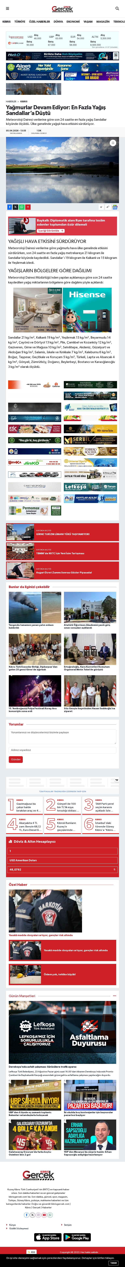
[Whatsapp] (50, 1215)
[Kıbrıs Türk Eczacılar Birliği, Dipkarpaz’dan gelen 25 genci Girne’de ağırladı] (35, 649)
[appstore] (48, 1237)
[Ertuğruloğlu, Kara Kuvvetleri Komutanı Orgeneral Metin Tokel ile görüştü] (90, 649)
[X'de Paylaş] (15, 207)
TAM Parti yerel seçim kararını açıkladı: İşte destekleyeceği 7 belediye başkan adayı (106, 808)
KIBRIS (6, 21)
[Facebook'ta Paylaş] (9, 207)
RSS (33, 1252)
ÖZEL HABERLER (39, 21)
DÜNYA (58, 21)
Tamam (113, 1263)
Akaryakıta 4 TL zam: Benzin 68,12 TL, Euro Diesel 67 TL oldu (30, 827)
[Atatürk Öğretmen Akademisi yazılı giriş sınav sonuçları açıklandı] (90, 607)
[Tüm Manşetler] (114, 996)
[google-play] (77, 1237)
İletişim (68, 1225)
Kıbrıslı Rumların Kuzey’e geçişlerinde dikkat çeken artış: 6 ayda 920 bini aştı (68, 827)
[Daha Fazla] (28, 207)
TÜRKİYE (19, 21)
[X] (32, 1215)
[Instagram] (38, 1215)
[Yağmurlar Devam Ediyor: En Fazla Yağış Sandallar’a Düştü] (62, 170)
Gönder (16, 759)
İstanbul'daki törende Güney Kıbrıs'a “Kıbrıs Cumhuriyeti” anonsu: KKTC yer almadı (105, 827)
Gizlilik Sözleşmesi (18, 1228)
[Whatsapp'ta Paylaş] (22, 207)
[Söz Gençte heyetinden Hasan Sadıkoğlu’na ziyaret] (90, 691)
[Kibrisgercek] (62, 8)
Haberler (11, 102)
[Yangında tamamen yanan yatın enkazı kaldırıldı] (35, 607)
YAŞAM (88, 21)
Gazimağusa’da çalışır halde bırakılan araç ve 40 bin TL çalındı (28, 808)
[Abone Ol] (115, 207)
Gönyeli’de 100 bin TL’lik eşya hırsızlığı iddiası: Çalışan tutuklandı (68, 808)
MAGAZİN (102, 21)
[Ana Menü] (7, 8)
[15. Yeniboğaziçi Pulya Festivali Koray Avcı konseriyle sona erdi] (35, 691)
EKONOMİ (73, 21)
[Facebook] (26, 1215)
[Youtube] (44, 1215)
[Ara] (117, 9)
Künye (12, 1225)
